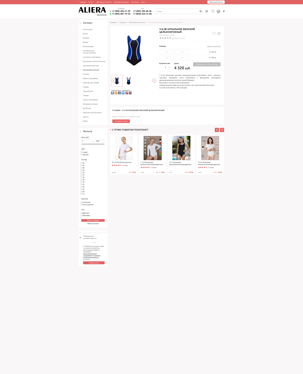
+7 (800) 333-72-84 (142, 14)
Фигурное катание (90, 104)
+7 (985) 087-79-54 (121, 14)
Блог (143, 2)
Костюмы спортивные (92, 57)
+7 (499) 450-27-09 (121, 11)
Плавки (86, 87)
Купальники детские (91, 66)
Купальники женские (91, 70)
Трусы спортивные (90, 100)
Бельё (85, 34)
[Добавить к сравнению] (219, 33)
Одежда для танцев (91, 83)
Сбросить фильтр (93, 224)
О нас (90, 2)
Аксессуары (87, 29)
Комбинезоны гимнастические (89, 52)
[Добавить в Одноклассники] (116, 92)
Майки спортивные (90, 78)
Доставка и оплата (103, 2)
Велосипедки (88, 46)
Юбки (85, 121)
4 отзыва (125, 165)
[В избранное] (214, 33)
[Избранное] (213, 11)
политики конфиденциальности (91, 256)
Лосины (86, 74)
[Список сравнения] (206, 11)
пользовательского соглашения (90, 254)
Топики (86, 95)
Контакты (135, 2)
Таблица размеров (214, 46)
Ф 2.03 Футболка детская (121, 162)
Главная (83, 2)
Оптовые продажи (121, 2)
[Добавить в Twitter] (123, 92)
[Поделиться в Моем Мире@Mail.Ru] (130, 92)
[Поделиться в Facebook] (119, 92)
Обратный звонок (216, 2)
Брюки (85, 42)
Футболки (87, 108)
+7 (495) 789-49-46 (142, 11)
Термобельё (88, 91)
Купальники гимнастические (94, 61)
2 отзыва (153, 167)
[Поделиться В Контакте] (112, 92)
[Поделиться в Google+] (126, 92)
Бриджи (86, 38)
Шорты (86, 117)
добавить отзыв (178, 38)
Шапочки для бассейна (92, 113)
